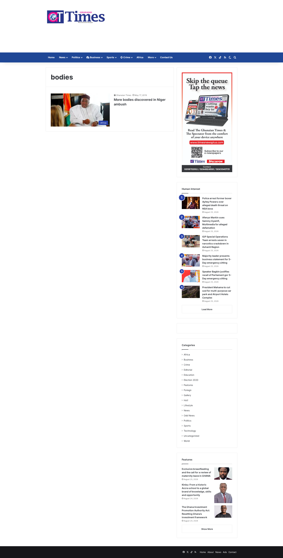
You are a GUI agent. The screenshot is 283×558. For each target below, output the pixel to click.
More (151, 57)
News (62, 57)
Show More (207, 529)
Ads (225, 552)
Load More (207, 309)
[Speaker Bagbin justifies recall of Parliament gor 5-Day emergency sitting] (191, 276)
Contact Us (166, 57)
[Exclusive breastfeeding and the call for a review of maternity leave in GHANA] (223, 473)
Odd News (189, 415)
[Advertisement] (174, 26)
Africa (140, 57)
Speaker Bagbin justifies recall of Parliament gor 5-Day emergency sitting (216, 275)
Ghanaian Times (123, 95)
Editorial (188, 370)
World (187, 441)
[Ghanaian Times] (76, 16)
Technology (190, 430)
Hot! (186, 400)
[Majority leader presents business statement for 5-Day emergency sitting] (191, 260)
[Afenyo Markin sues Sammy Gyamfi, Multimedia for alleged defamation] (191, 222)
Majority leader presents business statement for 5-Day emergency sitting (216, 259)
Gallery (187, 395)
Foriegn (187, 390)
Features (188, 385)
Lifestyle (188, 405)
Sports (110, 57)
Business (94, 57)
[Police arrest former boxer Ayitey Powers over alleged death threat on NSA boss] (191, 203)
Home (51, 57)
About (211, 552)
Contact (232, 552)
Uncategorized (191, 436)
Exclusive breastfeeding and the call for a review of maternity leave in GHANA (196, 472)
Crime (126, 57)
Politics (76, 57)
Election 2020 (191, 380)
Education (189, 375)
